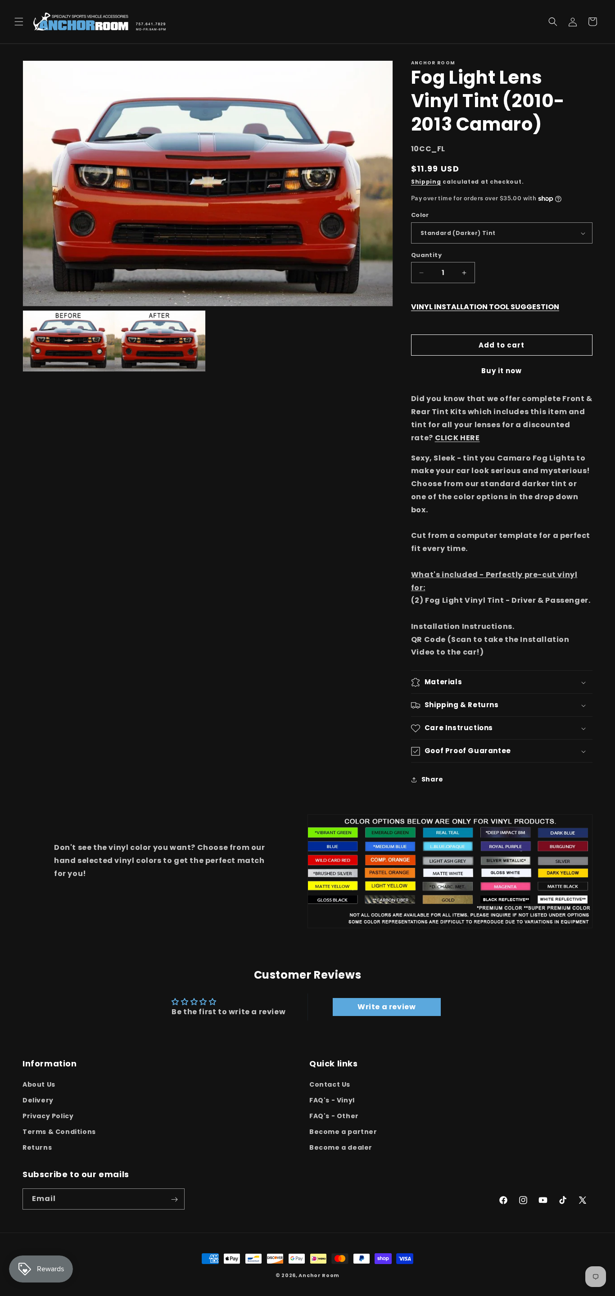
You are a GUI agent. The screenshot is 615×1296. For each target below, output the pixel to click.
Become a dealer (340, 1147)
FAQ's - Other (334, 1115)
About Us (39, 1083)
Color (420, 215)
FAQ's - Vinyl (332, 1099)
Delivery (38, 1099)
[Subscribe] (174, 1199)
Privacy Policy (48, 1115)
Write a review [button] (386, 1007)
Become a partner (343, 1131)
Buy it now (501, 371)
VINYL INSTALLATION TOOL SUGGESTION (485, 307)
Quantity (426, 255)
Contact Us (329, 1083)
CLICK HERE (457, 438)
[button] (19, 22)
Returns (37, 1147)
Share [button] (432, 779)
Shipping (426, 181)
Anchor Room (318, 1275)
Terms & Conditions (59, 1131)
